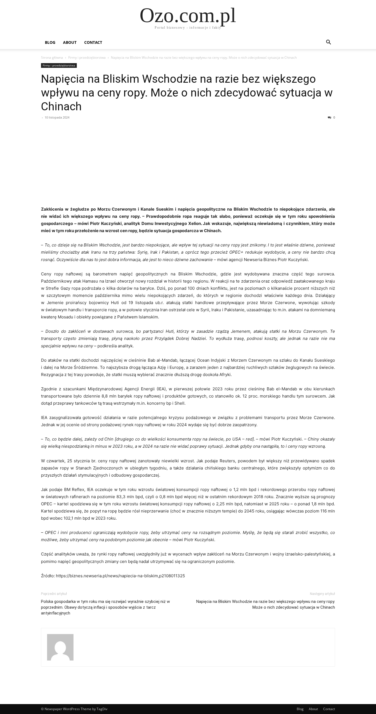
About (70, 42)
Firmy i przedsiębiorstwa (87, 57)
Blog (50, 42)
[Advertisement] (188, 164)
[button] (328, 42)
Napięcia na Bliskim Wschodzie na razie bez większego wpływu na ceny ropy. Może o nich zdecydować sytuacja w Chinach (187, 92)
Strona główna (52, 57)
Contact (93, 42)
